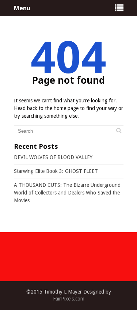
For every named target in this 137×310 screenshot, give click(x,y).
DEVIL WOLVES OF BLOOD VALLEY (53, 157)
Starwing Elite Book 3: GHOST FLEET (56, 171)
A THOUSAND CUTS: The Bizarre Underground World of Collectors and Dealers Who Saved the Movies (67, 192)
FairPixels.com (68, 299)
